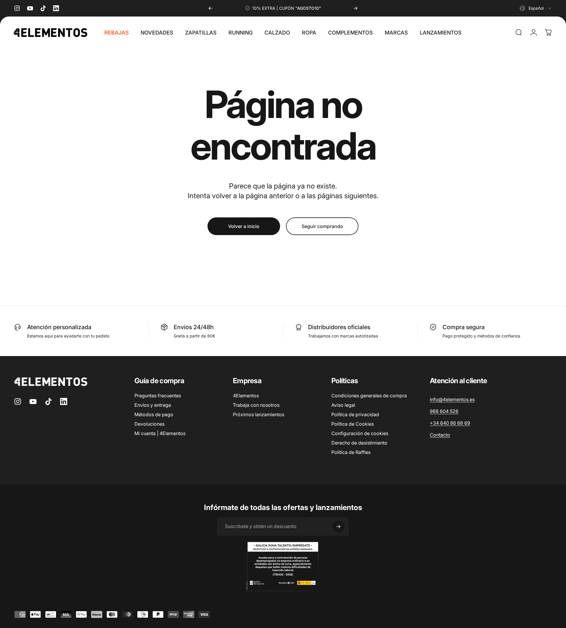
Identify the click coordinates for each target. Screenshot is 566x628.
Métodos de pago (153, 414)
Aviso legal (343, 405)
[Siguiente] (355, 8)
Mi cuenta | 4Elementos (159, 433)
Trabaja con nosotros (256, 405)
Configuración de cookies (359, 433)
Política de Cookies (352, 424)
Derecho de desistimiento (359, 443)
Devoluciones (149, 424)
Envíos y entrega (152, 405)
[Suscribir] (338, 526)
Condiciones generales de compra (369, 396)
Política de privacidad (355, 414)
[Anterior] (210, 8)
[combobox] (536, 8)
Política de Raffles (351, 452)
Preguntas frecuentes (157, 396)
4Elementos (246, 396)
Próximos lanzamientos (258, 414)
